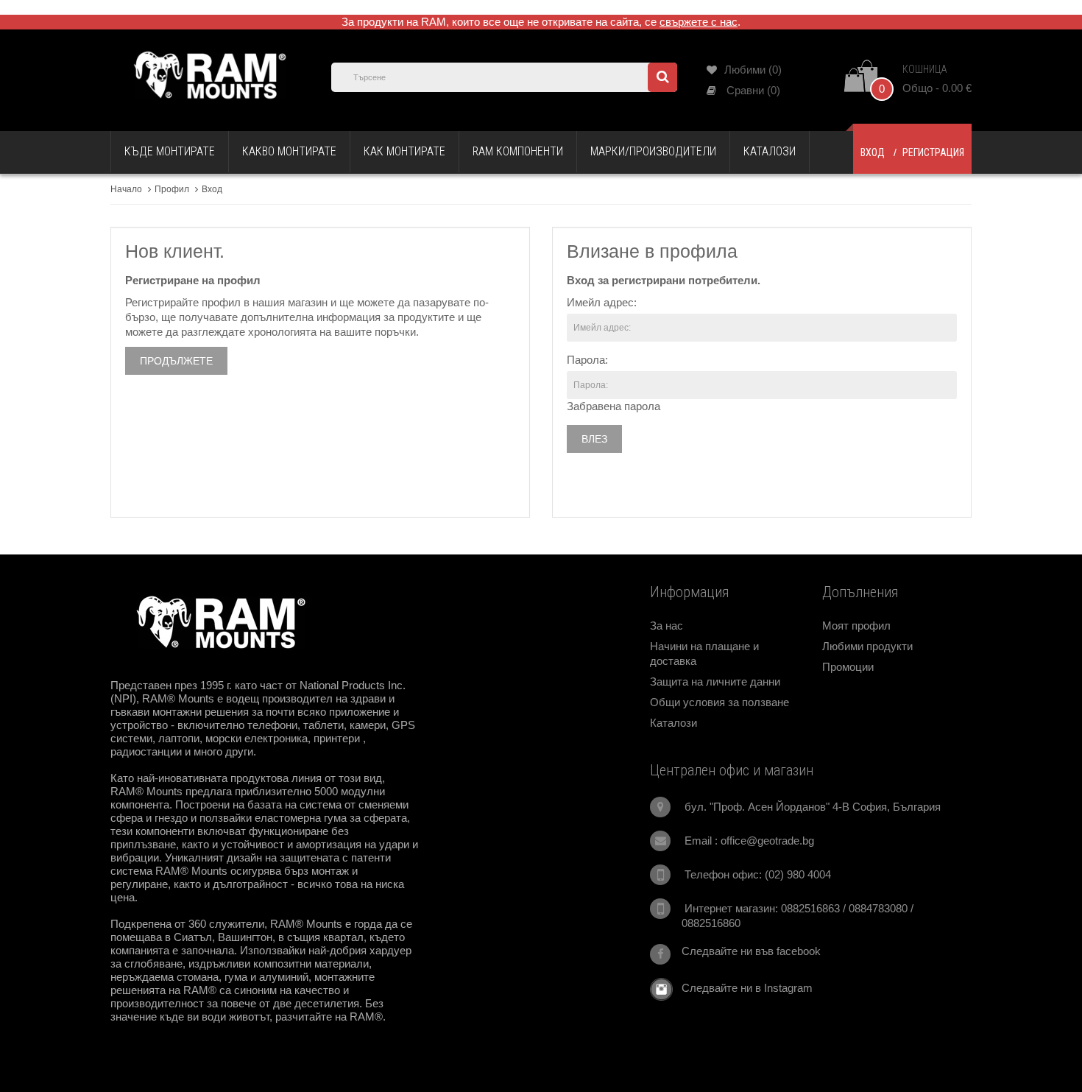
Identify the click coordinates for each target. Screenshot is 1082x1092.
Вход (872, 152)
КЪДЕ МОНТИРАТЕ (169, 151)
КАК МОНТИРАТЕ (404, 151)
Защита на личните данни (715, 681)
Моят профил (856, 625)
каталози (769, 151)
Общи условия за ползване (719, 702)
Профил (172, 189)
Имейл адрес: (602, 302)
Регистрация (933, 152)
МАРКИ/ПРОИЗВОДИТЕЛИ (653, 151)
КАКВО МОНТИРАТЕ (289, 151)
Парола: (587, 359)
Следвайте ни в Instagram (743, 988)
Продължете (176, 361)
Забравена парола (613, 406)
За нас (666, 625)
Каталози (673, 722)
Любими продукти (867, 646)
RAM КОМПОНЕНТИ (518, 151)
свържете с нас (699, 21)
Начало (126, 189)
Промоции (848, 667)
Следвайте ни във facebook (751, 951)
